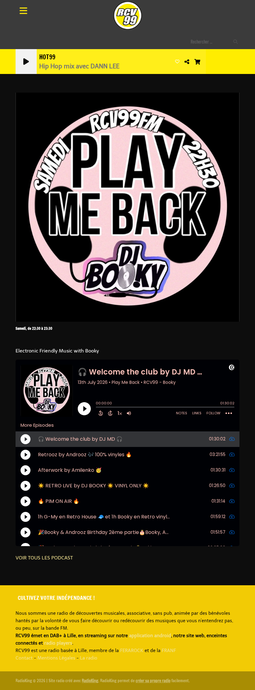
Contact (24, 658)
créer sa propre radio (153, 680)
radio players (58, 643)
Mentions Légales (56, 658)
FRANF (169, 650)
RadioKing (90, 680)
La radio (88, 658)
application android (150, 635)
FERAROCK (131, 650)
